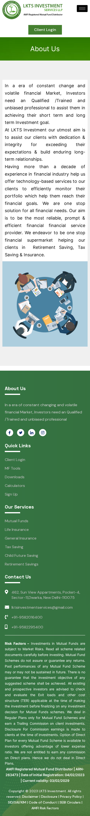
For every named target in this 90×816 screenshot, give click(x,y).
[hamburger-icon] (82, 8)
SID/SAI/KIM (17, 802)
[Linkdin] (31, 432)
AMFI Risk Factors (45, 808)
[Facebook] (9, 432)
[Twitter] (20, 432)
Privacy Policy (71, 796)
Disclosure (49, 796)
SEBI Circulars (70, 802)
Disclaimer (30, 796)
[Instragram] (42, 432)
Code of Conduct (43, 802)
